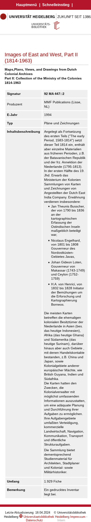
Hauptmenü (26, 5)
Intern (61, 520)
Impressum (77, 516)
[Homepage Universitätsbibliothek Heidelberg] (45, 25)
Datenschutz (34, 520)
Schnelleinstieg (56, 5)
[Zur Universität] (45, 19)
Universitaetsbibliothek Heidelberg (46, 516)
